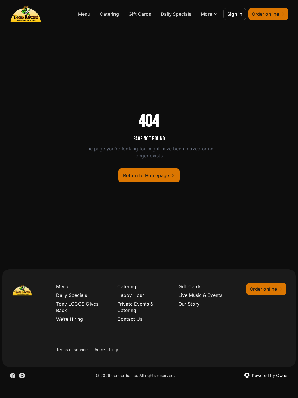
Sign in (234, 14)
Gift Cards (139, 14)
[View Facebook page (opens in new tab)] (12, 375)
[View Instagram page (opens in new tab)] (22, 375)
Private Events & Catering (135, 307)
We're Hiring (69, 319)
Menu (84, 14)
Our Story (189, 304)
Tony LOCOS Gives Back (77, 307)
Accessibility (106, 349)
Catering (109, 14)
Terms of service (72, 349)
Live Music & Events (200, 295)
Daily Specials (176, 14)
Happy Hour (130, 295)
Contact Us (129, 319)
